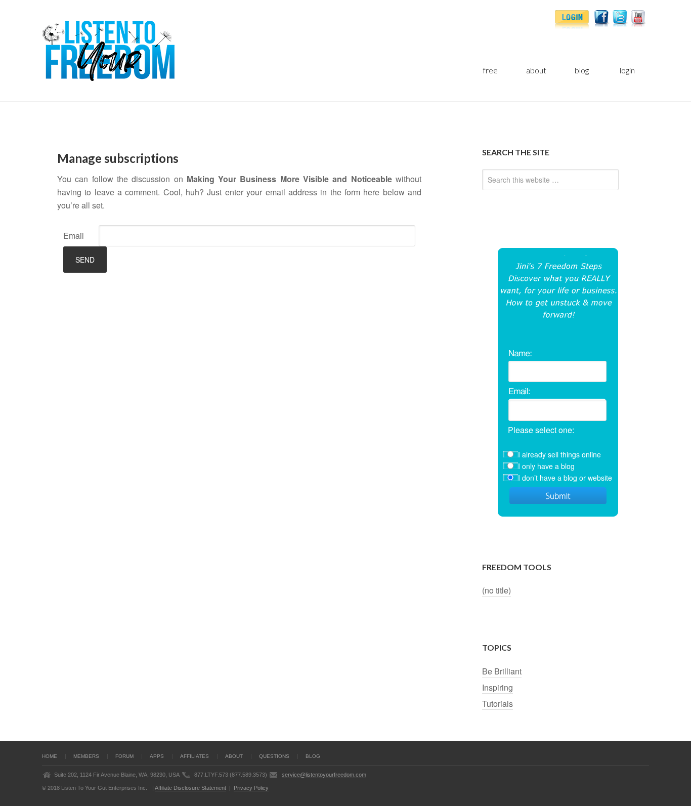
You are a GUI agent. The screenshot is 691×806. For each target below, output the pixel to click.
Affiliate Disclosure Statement (190, 788)
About (234, 756)
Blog (313, 756)
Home (49, 756)
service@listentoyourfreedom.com (324, 775)
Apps (157, 756)
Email (73, 235)
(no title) (496, 590)
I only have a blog (546, 466)
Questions (274, 756)
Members (86, 756)
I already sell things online (559, 454)
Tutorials (497, 703)
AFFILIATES (194, 756)
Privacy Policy (251, 788)
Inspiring (497, 687)
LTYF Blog (161, 50)
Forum (124, 756)
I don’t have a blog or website (565, 478)
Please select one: (541, 430)
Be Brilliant (502, 671)
